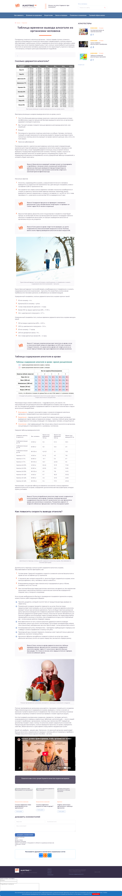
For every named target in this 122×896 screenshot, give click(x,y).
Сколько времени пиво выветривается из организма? (23, 806)
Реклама (49, 872)
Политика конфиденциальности (76, 874)
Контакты (50, 871)
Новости (49, 869)
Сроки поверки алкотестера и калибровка (98, 43)
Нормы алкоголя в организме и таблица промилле (64, 806)
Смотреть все (81, 64)
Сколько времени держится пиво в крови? (44, 805)
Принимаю (96, 894)
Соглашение (50, 874)
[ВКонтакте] (41, 855)
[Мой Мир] (50, 855)
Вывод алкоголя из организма (21, 801)
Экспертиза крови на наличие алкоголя (97, 30)
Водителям (59, 801)
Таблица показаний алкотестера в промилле (98, 56)
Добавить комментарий (25, 835)
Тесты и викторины (82, 3)
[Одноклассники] (45, 855)
